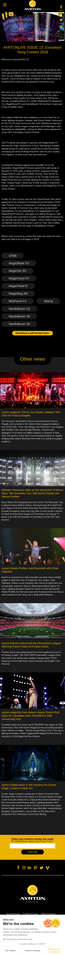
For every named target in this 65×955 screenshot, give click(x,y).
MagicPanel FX (19, 278)
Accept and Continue (54, 950)
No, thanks (11, 950)
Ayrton (32, 6)
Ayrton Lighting (32, 894)
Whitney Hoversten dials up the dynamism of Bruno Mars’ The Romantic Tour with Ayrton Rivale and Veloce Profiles (32, 493)
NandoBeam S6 (19, 316)
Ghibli (12, 255)
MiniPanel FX (17, 301)
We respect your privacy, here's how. (18, 939)
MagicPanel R (18, 286)
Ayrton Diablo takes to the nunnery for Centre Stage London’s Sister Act (29, 786)
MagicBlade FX (19, 263)
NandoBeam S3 (19, 308)
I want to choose (32, 950)
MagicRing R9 (18, 293)
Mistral (48, 301)
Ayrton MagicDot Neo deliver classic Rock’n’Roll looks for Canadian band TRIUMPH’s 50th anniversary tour (30, 716)
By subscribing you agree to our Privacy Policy (32, 840)
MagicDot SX (17, 270)
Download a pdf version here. (32, 333)
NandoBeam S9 (19, 324)
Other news (32, 359)
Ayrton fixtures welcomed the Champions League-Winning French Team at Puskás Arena (32, 645)
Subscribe (32, 852)
